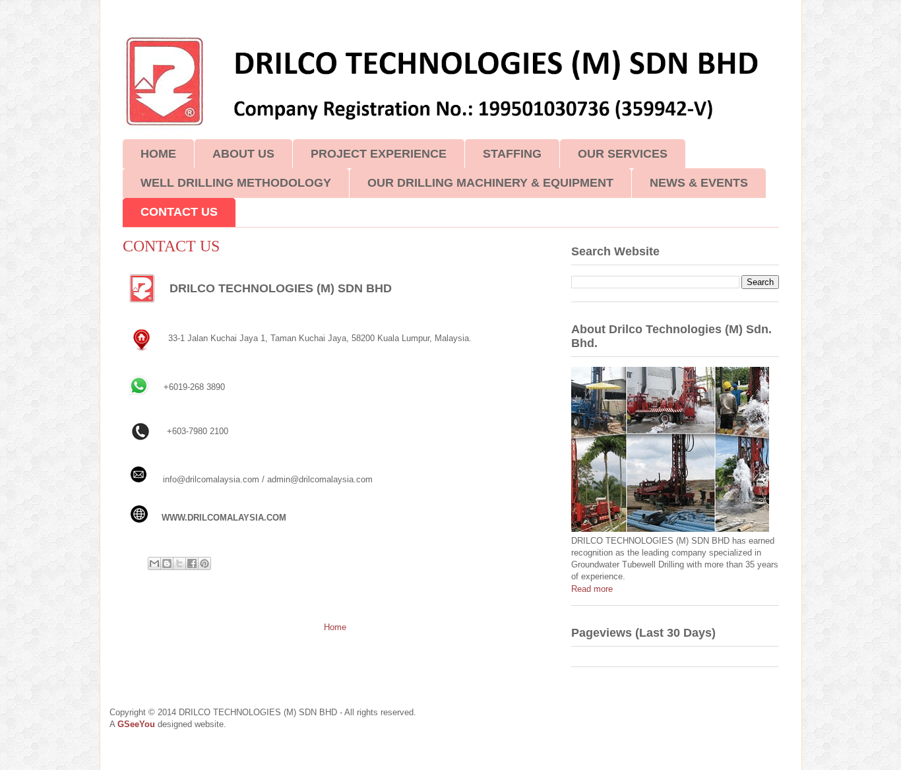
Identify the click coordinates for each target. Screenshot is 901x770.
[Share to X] (179, 563)
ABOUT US (243, 153)
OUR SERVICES (623, 153)
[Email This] (154, 563)
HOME (158, 153)
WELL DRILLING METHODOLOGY (235, 182)
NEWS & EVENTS (699, 182)
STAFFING (512, 153)
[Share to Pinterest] (204, 563)
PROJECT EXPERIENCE (379, 153)
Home (335, 627)
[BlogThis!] (166, 563)
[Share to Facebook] (192, 563)
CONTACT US (179, 211)
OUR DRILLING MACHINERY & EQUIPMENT (490, 182)
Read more (592, 589)
